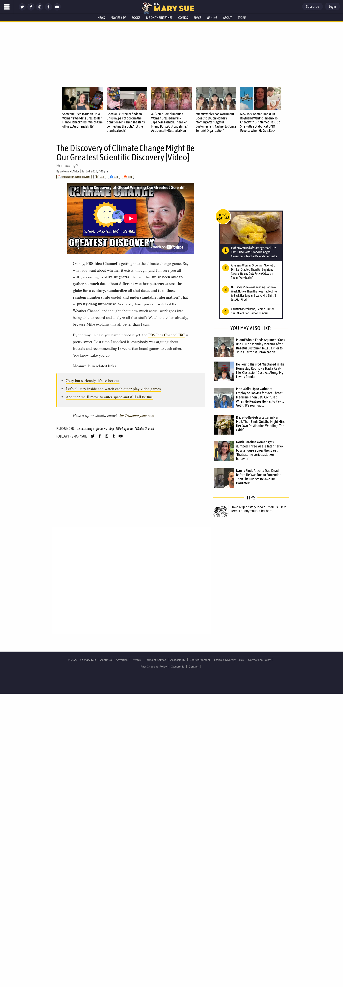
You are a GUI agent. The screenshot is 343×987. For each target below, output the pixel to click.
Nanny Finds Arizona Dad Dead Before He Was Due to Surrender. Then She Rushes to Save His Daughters (258, 476)
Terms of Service (155, 659)
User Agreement (200, 659)
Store (242, 18)
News (101, 18)
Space (197, 18)
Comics (183, 18)
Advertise (122, 659)
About (227, 18)
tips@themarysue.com (136, 415)
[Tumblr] (48, 9)
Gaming (212, 18)
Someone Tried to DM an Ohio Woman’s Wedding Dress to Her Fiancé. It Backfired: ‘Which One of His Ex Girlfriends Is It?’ (82, 120)
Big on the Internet (159, 18)
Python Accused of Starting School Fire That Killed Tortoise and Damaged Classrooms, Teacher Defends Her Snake (254, 252)
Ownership (177, 666)
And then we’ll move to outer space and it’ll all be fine (109, 396)
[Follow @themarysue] (22, 9)
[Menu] (7, 7)
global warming (105, 428)
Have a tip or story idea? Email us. (255, 507)
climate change (85, 428)
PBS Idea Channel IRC (166, 335)
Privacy (136, 659)
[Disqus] (131, 580)
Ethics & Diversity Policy (229, 659)
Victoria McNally (69, 171)
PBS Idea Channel (144, 428)
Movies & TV (118, 18)
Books (136, 18)
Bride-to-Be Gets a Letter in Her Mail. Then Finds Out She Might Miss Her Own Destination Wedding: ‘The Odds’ (260, 423)
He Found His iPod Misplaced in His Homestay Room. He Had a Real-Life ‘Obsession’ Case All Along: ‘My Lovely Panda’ (260, 370)
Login (332, 6)
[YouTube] (57, 9)
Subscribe (312, 6)
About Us (106, 659)
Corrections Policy (259, 659)
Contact (193, 666)
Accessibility (177, 659)
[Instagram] (39, 9)
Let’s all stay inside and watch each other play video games (113, 388)
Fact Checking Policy (154, 666)
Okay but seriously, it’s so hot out (92, 380)
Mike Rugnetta (124, 428)
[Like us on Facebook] (31, 9)
